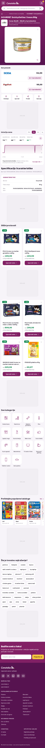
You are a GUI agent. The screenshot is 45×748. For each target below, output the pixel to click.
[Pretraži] (4, 8)
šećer (24, 602)
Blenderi (25, 694)
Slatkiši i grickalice (28, 424)
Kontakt (3, 735)
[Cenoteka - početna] (22, 3)
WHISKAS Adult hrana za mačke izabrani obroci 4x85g (11, 363)
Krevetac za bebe (6, 700)
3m (34, 132)
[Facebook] (3, 676)
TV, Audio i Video (28, 451)
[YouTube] (23, 676)
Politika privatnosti (30, 738)
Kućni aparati (6, 451)
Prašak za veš (5, 709)
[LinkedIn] (13, 676)
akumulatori (30, 579)
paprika (32, 602)
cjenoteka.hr (5, 687)
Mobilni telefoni (28, 706)
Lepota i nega (6, 438)
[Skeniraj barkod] (40, 8)
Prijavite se (38, 657)
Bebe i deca (28, 438)
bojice (31, 565)
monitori (19, 579)
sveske (23, 565)
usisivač (26, 588)
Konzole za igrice (6, 714)
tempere (14, 565)
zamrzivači (31, 583)
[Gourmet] (4, 23)
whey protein (36, 597)
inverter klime (19, 583)
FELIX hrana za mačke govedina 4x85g (10, 252)
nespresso (17, 597)
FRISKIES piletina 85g (32, 362)
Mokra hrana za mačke (16, 14)
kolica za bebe (22, 593)
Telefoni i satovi (6, 465)
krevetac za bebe (8, 593)
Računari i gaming (39, 452)
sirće (17, 602)
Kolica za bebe (5, 697)
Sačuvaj (39, 99)
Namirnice (17, 424)
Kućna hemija (17, 438)
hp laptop (33, 569)
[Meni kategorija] (3, 3)
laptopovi (23, 569)
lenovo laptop (7, 574)
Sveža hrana (6, 424)
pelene (33, 593)
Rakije (3, 706)
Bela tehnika (17, 451)
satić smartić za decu (9, 569)
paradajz (5, 606)
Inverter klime (27, 697)
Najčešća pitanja (29, 732)
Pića (39, 424)
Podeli (28, 99)
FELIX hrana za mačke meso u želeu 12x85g (10, 324)
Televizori (26, 714)
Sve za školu (5, 721)
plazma (21, 606)
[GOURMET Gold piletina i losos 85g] (22, 44)
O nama (3, 732)
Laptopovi (26, 700)
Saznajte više (36, 162)
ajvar (4, 602)
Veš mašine (4, 712)
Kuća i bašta (39, 438)
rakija (27, 597)
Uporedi (17, 99)
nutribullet (16, 588)
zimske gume (7, 583)
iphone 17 (18, 574)
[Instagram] (18, 676)
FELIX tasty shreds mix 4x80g (33, 324)
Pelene (3, 694)
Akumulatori (27, 712)
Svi (41, 499)
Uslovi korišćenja (29, 735)
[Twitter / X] (8, 676)
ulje (10, 602)
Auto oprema (17, 465)
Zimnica (3, 724)
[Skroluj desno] (42, 514)
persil (14, 606)
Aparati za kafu (27, 703)
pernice (5, 565)
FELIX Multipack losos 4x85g (32, 252)
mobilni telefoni (8, 579)
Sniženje (6, 99)
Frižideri (25, 709)
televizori (6, 588)
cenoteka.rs (5, 684)
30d (29, 132)
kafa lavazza (7, 597)
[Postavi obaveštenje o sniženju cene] (40, 138)
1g (42, 132)
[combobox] (21, 8)
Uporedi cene (10, 263)
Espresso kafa (5, 703)
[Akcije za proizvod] (38, 29)
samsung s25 (29, 574)
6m (38, 132)
